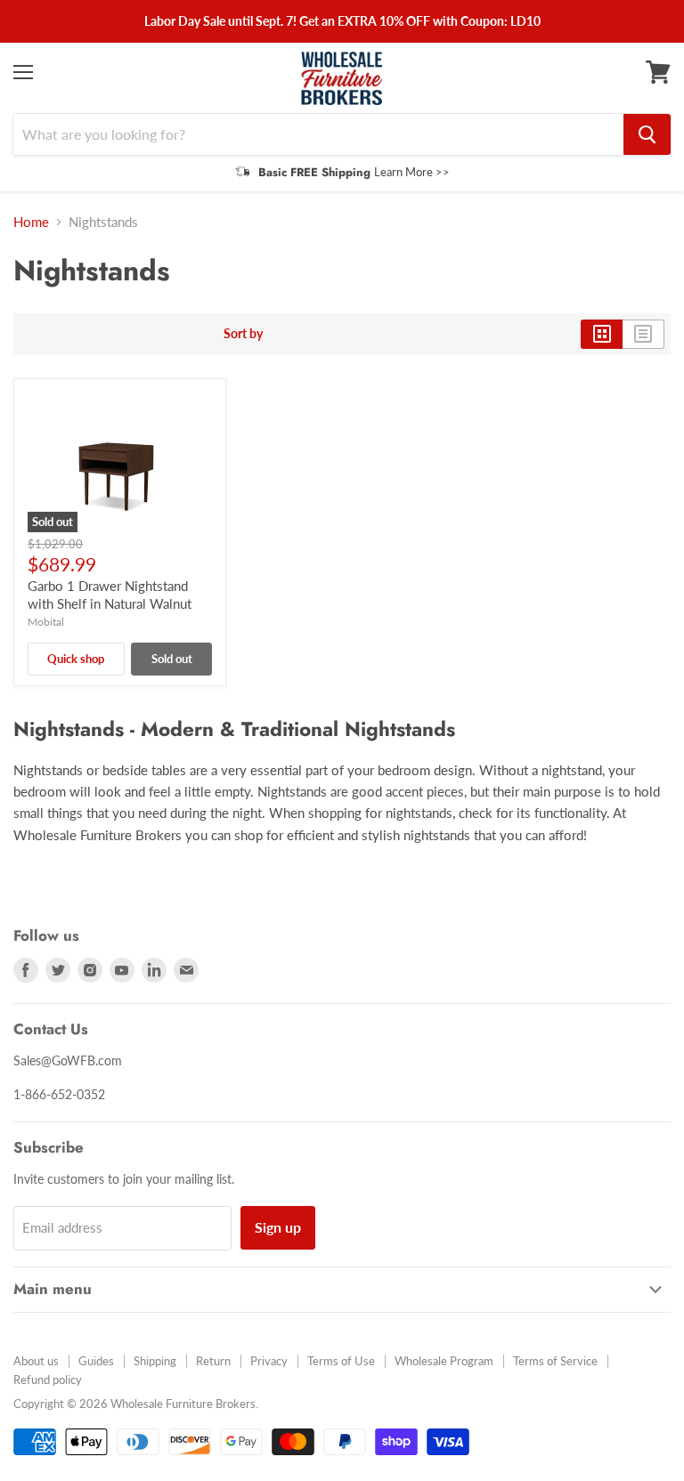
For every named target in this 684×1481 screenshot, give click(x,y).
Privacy (269, 1361)
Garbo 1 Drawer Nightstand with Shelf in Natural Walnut (109, 594)
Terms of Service (555, 1361)
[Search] (647, 134)
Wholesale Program (444, 1361)
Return (213, 1361)
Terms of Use (341, 1361)
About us (36, 1361)
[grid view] (602, 334)
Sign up (278, 1226)
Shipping (155, 1361)
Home (31, 222)
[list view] (643, 334)
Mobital (46, 621)
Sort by (243, 334)
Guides (96, 1361)
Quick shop (75, 658)
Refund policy (47, 1379)
